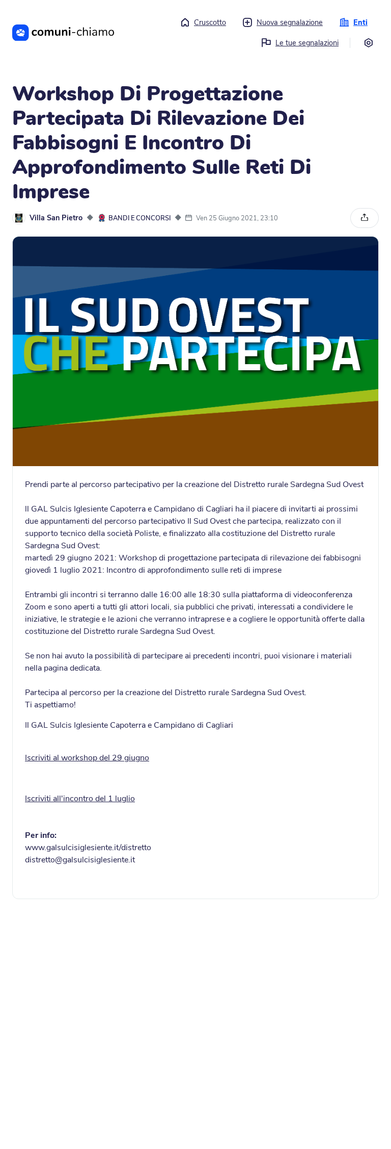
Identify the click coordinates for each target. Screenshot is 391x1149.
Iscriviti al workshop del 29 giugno (87, 757)
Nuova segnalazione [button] (290, 22)
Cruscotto (210, 22)
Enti (360, 22)
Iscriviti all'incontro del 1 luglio (80, 798)
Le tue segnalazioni (307, 43)
